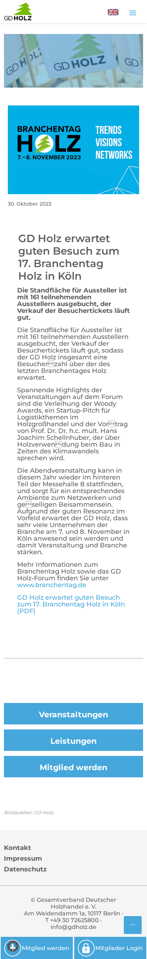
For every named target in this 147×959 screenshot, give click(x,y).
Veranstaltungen (73, 714)
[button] (13, 946)
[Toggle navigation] (132, 12)
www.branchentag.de (51, 585)
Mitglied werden (73, 767)
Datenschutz (25, 869)
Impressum (23, 858)
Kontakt (17, 848)
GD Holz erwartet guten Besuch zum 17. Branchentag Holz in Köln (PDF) (71, 604)
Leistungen (73, 741)
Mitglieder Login (119, 948)
